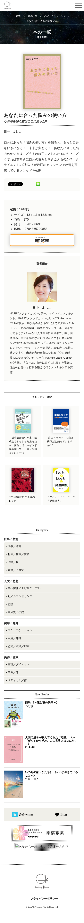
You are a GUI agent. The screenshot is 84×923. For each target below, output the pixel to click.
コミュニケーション (20, 630)
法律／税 (13, 562)
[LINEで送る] (38, 184)
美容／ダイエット (18, 664)
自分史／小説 (16, 612)
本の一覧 (33, 16)
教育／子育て (16, 570)
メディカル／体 (17, 680)
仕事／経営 (14, 546)
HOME (17, 16)
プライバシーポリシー (44, 898)
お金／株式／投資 (18, 554)
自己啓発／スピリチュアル (24, 588)
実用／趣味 (14, 638)
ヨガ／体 (13, 672)
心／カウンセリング (54, 16)
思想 (10, 604)
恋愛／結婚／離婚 (18, 646)
